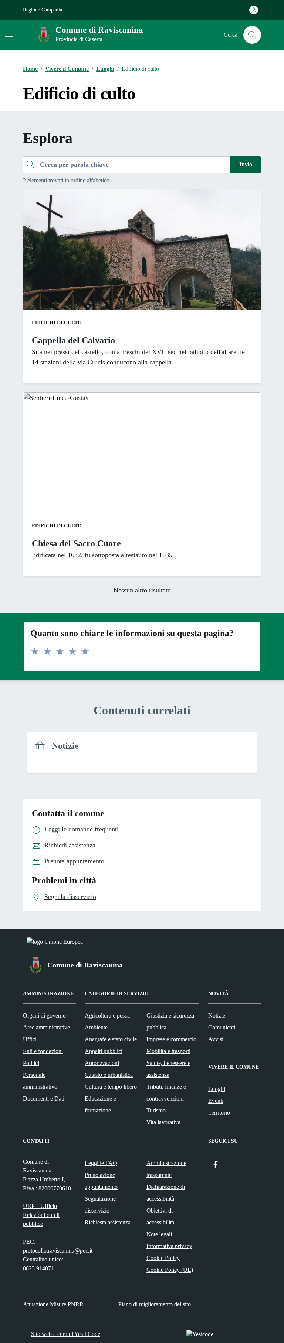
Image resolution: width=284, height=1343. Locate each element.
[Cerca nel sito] (252, 35)
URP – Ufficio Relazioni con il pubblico (41, 1215)
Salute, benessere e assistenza (168, 1069)
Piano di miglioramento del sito (154, 1304)
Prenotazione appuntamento (101, 1181)
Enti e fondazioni (43, 1051)
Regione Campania (42, 10)
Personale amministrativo (40, 1081)
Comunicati (221, 1027)
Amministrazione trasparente (166, 1169)
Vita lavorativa (163, 1122)
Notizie (216, 1015)
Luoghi (216, 1089)
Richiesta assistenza (108, 1222)
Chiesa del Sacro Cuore (76, 543)
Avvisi (215, 1039)
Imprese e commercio (171, 1039)
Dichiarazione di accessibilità (165, 1193)
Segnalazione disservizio (100, 1204)
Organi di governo (44, 1015)
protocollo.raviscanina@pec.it (57, 1250)
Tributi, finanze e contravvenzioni (166, 1093)
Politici (31, 1063)
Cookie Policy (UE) (169, 1270)
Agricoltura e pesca (107, 1015)
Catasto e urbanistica (109, 1075)
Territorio (219, 1112)
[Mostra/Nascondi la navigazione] (8, 34)
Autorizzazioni (102, 1063)
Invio (245, 164)
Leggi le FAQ (101, 1163)
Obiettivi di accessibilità (160, 1216)
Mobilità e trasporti (168, 1051)
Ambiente (96, 1027)
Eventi (215, 1101)
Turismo (156, 1110)
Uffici (30, 1039)
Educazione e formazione (100, 1104)
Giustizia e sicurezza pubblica (170, 1021)
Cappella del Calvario (73, 340)
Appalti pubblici (103, 1051)
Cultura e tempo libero (111, 1087)
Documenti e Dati (43, 1098)
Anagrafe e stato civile (111, 1039)
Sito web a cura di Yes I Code (65, 1334)
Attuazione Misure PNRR (53, 1304)
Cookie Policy (163, 1258)
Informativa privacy (169, 1246)
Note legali (159, 1234)
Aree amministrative (46, 1027)
